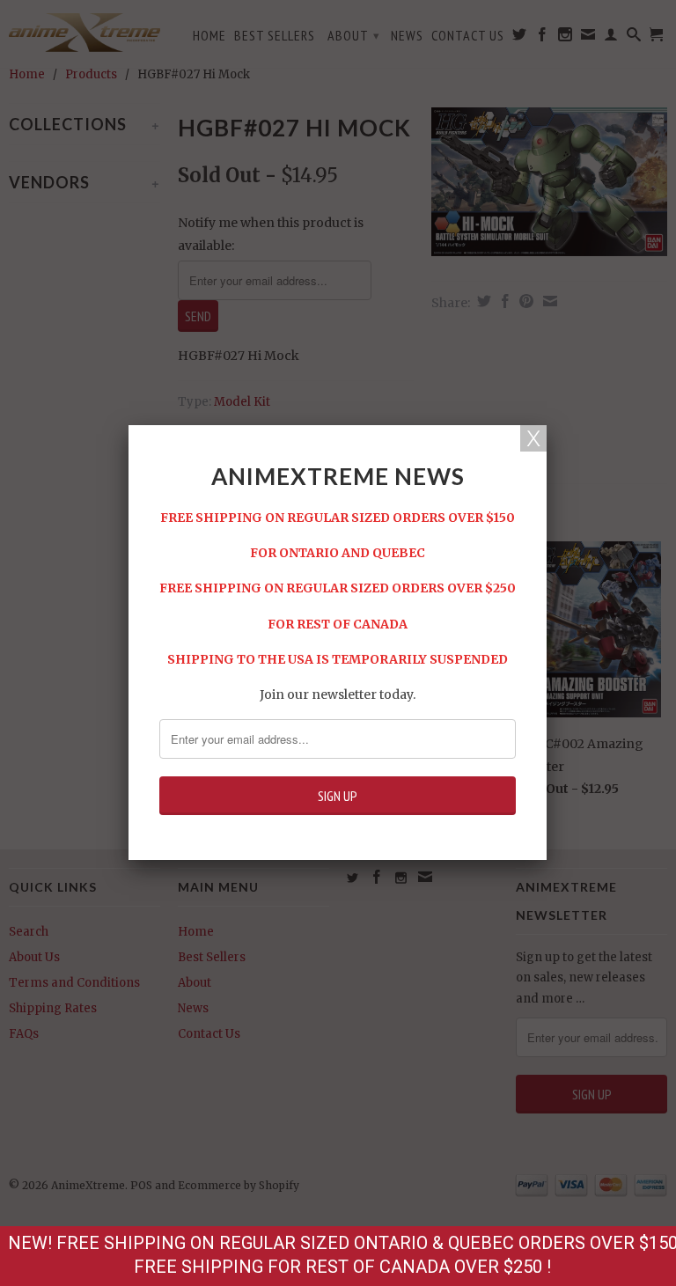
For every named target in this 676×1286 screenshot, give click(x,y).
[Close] (533, 438)
